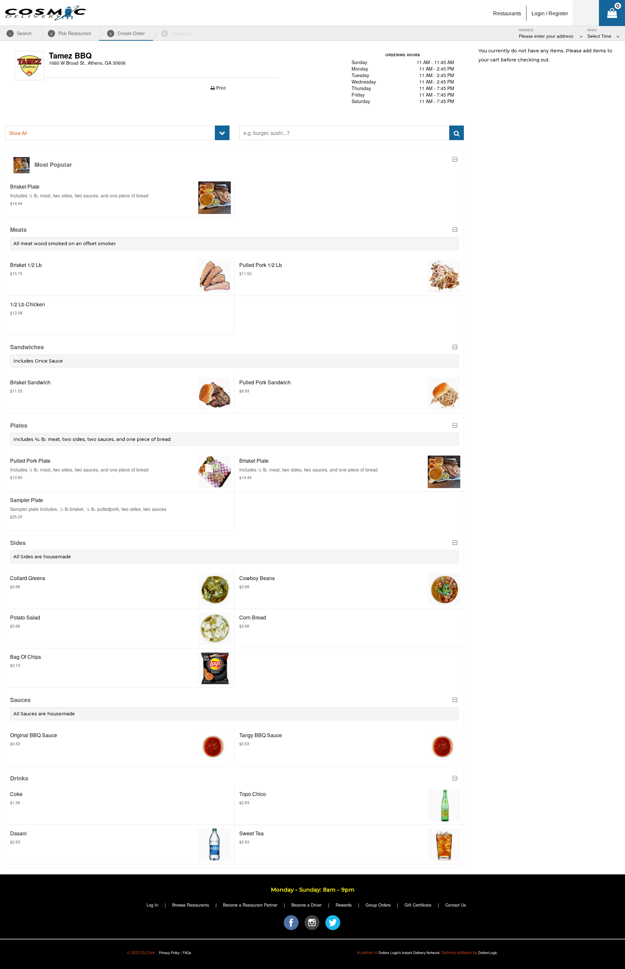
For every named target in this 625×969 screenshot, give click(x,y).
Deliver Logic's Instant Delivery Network (409, 952)
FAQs (187, 952)
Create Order (127, 33)
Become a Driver (306, 905)
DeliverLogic (487, 952)
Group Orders (378, 905)
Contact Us (455, 905)
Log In (152, 905)
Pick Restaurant (70, 33)
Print (220, 88)
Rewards (344, 905)
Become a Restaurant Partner (250, 905)
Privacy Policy (169, 952)
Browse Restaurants (190, 905)
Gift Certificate (418, 905)
